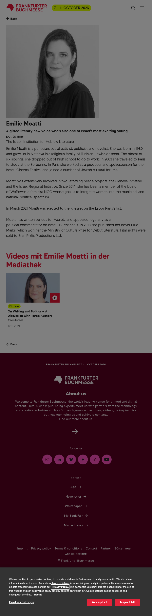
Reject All (127, 602)
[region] (76, 591)
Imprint (38, 594)
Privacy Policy (60, 586)
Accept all (99, 602)
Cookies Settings (21, 602)
